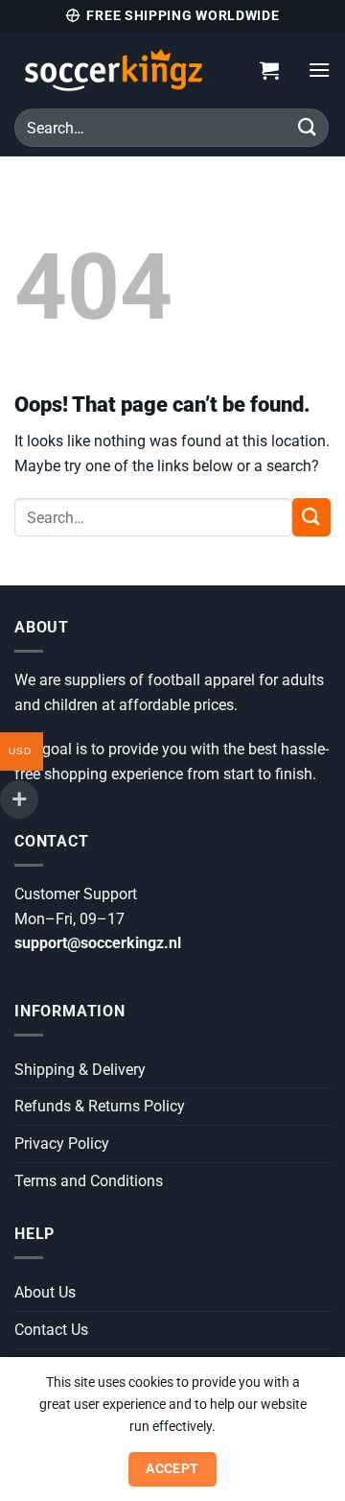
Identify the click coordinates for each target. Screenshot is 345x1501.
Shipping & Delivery (80, 1069)
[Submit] (307, 127)
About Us (45, 1292)
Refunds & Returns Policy (99, 1106)
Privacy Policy (61, 1143)
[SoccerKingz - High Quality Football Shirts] (115, 70)
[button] (269, 70)
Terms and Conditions (88, 1181)
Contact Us (51, 1330)
